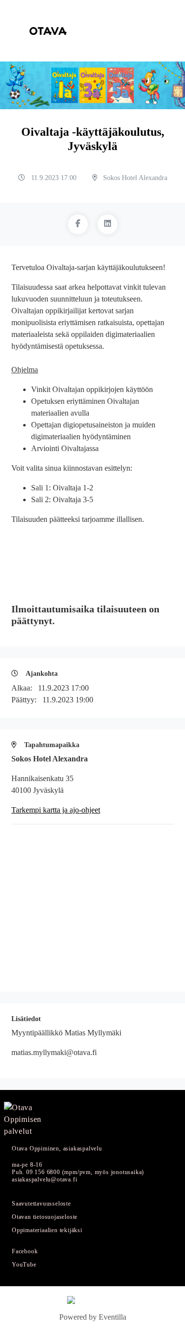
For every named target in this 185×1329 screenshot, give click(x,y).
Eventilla (112, 1317)
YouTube (24, 1265)
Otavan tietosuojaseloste (44, 1217)
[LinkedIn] (107, 224)
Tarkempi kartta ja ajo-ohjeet (55, 810)
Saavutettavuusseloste (41, 1204)
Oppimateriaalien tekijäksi (47, 1230)
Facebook (24, 1251)
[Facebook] (78, 224)
